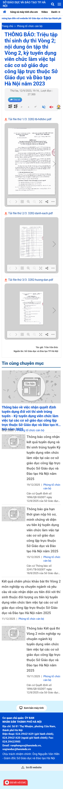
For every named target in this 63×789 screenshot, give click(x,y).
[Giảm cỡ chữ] (21, 106)
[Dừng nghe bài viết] (51, 107)
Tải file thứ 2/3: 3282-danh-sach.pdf (30, 213)
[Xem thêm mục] (60, 11)
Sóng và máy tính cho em (24, 12)
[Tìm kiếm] (52, 4)
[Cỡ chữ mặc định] (28, 106)
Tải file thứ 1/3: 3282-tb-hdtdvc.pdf (29, 119)
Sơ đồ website (33, 767)
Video (44, 12)
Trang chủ (7, 26)
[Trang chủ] (5, 11)
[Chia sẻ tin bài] (15, 99)
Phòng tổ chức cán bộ (30, 26)
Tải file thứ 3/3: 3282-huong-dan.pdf (30, 279)
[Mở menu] (59, 4)
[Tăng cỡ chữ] (35, 106)
